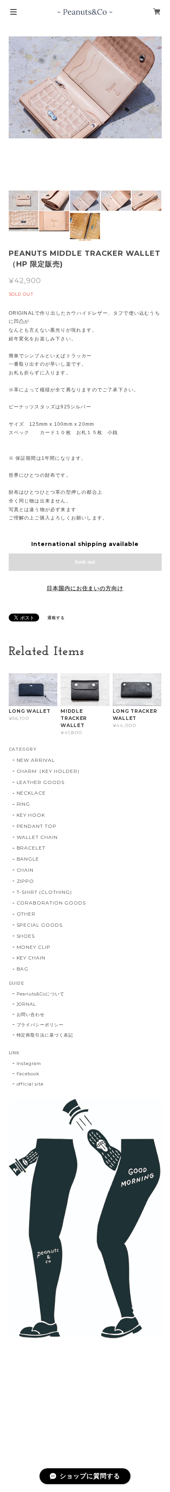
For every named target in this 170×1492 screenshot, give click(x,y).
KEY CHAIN (31, 958)
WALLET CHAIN (37, 837)
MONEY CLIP (34, 947)
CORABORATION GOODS (51, 903)
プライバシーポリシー (40, 1024)
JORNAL (26, 1004)
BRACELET (31, 848)
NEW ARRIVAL (36, 760)
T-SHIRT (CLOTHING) (44, 892)
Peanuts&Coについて (40, 994)
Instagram (29, 1063)
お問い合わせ (31, 1014)
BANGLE (28, 859)
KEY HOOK (31, 815)
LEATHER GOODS (40, 782)
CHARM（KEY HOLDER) (48, 771)
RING (23, 804)
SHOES (26, 936)
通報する (56, 617)
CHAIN (25, 870)
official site (30, 1084)
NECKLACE (31, 793)
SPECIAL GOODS (39, 925)
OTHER (26, 914)
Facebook (28, 1074)
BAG (23, 969)
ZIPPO (25, 881)
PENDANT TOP (37, 826)
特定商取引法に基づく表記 (45, 1035)
